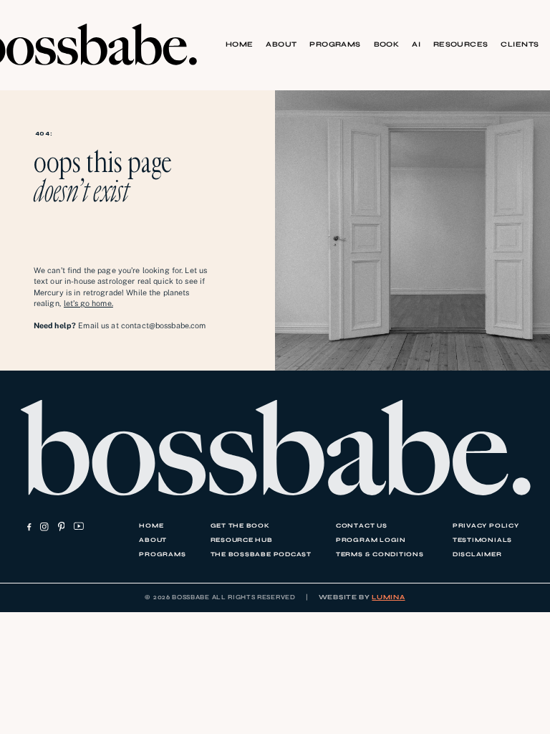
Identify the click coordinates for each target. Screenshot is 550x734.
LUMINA (388, 597)
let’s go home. (88, 303)
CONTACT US (361, 525)
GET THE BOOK (240, 525)
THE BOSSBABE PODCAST (261, 554)
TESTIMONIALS (482, 539)
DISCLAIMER (477, 554)
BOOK (387, 44)
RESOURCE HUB (242, 539)
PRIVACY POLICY (486, 525)
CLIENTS (520, 44)
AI (416, 44)
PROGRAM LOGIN (371, 539)
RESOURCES (460, 44)
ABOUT (281, 44)
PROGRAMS (335, 44)
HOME (240, 44)
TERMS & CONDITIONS (380, 554)
